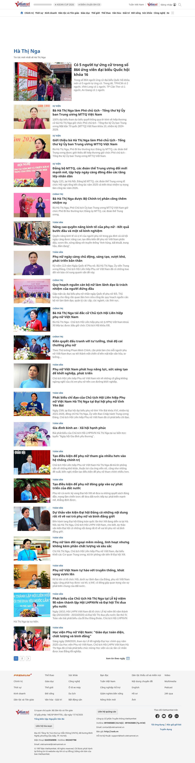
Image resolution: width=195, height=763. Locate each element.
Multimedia (170, 681)
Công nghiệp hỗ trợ (110, 687)
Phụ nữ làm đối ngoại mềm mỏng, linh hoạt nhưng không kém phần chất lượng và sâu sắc (91, 544)
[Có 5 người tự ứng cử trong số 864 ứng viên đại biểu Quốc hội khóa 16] (43, 81)
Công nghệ (159, 13)
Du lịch (72, 693)
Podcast (168, 687)
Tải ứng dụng (157, 724)
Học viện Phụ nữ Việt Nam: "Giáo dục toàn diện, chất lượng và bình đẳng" (88, 634)
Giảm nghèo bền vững (111, 693)
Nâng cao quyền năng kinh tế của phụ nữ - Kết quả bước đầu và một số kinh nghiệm (91, 229)
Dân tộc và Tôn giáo (68, 13)
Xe (168, 13)
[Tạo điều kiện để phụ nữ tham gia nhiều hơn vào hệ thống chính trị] (32, 462)
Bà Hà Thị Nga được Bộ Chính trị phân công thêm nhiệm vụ (90, 201)
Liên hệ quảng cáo (107, 711)
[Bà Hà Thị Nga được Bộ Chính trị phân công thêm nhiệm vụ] (32, 205)
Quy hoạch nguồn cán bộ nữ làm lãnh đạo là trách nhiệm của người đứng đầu (90, 287)
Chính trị (29, 13)
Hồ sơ (135, 693)
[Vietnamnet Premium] (23, 676)
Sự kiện (57, 106)
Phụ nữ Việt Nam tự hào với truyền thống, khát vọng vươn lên (88, 572)
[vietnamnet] (23, 7)
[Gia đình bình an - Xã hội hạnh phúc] (32, 434)
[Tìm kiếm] (179, 4)
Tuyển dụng (166, 729)
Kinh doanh (51, 13)
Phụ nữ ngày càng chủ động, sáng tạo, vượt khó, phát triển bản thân (89, 259)
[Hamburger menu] (172, 13)
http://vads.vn (111, 731)
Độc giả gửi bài (174, 724)
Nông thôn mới (108, 699)
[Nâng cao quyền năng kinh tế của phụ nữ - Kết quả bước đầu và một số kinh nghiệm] (32, 233)
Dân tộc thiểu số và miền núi (146, 675)
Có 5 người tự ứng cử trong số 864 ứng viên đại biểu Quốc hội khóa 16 (101, 69)
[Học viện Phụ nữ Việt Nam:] (32, 638)
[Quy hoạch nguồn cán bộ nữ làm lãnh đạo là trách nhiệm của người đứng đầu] (32, 291)
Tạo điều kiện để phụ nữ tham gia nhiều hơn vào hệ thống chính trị (89, 458)
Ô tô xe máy (75, 687)
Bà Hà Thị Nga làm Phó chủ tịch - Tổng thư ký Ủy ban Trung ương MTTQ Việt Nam (89, 112)
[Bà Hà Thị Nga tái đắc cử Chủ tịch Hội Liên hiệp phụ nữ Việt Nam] (32, 319)
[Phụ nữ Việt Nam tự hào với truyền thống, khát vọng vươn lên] (32, 576)
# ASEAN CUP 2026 (64, 4)
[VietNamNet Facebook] (157, 717)
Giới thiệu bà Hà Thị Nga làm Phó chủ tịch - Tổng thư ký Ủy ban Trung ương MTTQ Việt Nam (89, 142)
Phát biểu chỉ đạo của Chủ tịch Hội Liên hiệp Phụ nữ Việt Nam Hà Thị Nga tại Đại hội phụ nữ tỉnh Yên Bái (89, 401)
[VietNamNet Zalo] (177, 717)
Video (167, 675)
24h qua (169, 693)
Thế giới (95, 13)
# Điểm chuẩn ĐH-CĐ (89, 4)
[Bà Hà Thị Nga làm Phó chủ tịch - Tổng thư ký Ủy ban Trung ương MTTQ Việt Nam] (32, 117)
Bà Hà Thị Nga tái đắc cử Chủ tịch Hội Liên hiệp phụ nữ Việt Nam (88, 315)
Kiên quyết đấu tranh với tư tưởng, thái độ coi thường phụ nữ (87, 343)
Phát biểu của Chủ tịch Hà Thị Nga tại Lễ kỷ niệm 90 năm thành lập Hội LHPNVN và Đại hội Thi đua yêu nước (89, 602)
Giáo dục (85, 13)
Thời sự (39, 13)
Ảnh (134, 699)
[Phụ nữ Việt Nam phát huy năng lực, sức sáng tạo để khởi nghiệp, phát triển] (32, 375)
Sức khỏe (147, 13)
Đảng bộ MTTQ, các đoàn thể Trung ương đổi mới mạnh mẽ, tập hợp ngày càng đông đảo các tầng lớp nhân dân (90, 172)
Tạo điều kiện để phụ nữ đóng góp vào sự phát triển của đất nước (88, 486)
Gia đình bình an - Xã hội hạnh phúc (79, 428)
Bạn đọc (104, 675)
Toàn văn (58, 222)
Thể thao (106, 13)
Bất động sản (75, 699)
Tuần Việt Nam (136, 4)
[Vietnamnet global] (152, 5)
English (135, 687)
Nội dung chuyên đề (142, 681)
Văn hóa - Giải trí (121, 13)
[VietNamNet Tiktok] (170, 717)
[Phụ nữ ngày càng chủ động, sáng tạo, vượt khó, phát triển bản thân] (32, 263)
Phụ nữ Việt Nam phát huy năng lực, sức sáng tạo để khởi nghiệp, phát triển (90, 371)
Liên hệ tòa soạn (44, 726)
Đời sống (136, 13)
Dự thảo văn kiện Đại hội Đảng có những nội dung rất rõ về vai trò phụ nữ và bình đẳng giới (90, 514)
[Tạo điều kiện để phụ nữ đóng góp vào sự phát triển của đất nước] (32, 490)
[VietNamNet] (22, 13)
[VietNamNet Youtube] (164, 717)
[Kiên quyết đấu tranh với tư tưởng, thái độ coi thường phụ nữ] (32, 347)
